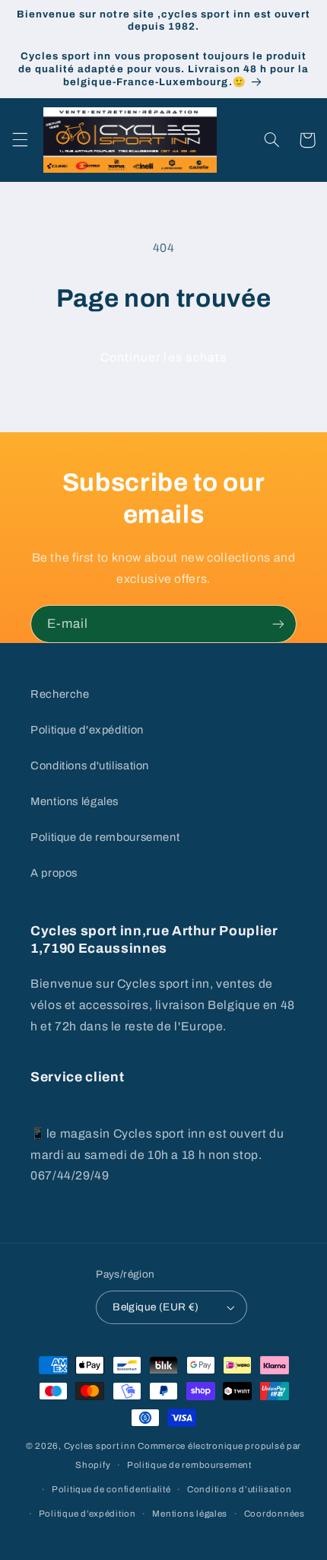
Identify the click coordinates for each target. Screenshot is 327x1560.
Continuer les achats (163, 357)
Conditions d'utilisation (89, 765)
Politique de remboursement (104, 837)
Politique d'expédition (87, 730)
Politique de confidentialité (111, 1489)
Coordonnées (274, 1513)
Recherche (60, 694)
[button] (19, 140)
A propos (54, 873)
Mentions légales (74, 801)
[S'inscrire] (278, 623)
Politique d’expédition (87, 1513)
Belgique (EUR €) (156, 1307)
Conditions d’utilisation (239, 1489)
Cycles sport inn (100, 1445)
